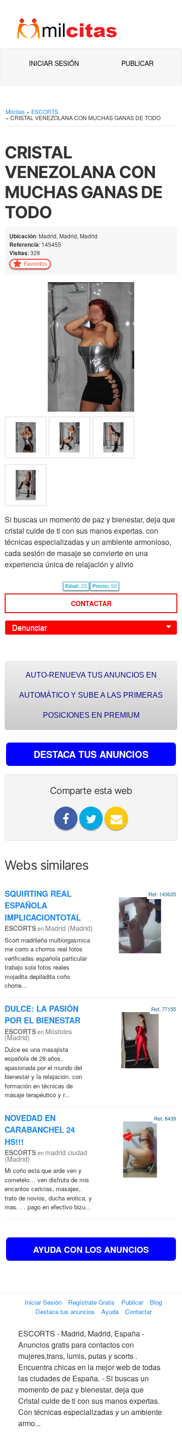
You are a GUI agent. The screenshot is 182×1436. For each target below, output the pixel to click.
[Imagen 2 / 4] (70, 439)
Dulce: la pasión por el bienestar (42, 1014)
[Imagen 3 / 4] (113, 439)
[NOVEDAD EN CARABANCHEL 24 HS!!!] (140, 1148)
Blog (156, 1302)
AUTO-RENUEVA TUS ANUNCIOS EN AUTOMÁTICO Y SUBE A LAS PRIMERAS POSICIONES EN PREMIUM (91, 695)
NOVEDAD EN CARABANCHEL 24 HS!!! (40, 1129)
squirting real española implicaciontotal (43, 905)
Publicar (137, 63)
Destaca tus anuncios (65, 1311)
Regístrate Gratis (91, 1302)
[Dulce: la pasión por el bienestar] (140, 1039)
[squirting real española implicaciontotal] (140, 924)
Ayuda (110, 1311)
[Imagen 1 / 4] (91, 346)
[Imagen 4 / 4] (26, 487)
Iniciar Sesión (54, 63)
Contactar (91, 603)
